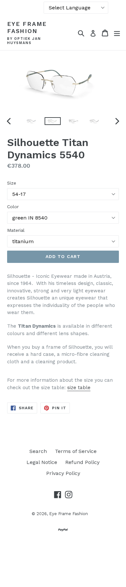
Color (13, 206)
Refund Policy (82, 462)
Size (11, 183)
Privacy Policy (63, 473)
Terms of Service (76, 451)
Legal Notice (41, 462)
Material (16, 230)
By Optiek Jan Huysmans (24, 41)
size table (78, 387)
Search (38, 451)
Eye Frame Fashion (27, 27)
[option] (31, 121)
